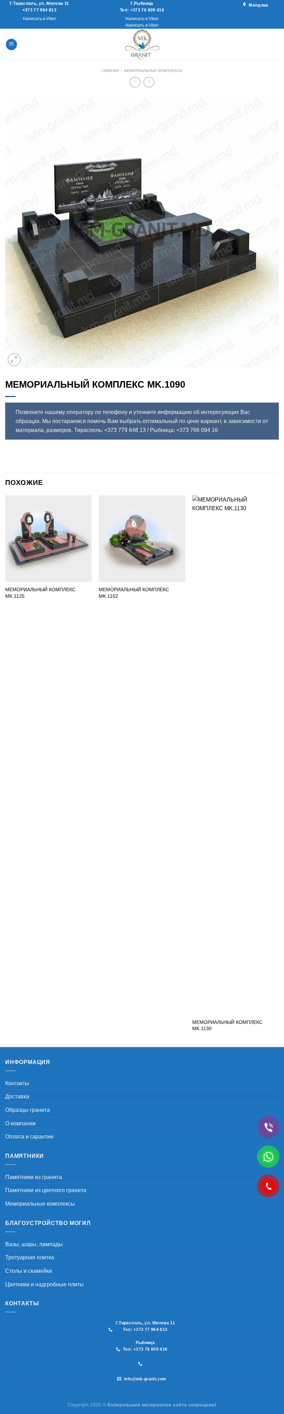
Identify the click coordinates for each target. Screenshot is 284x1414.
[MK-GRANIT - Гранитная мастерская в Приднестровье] (142, 44)
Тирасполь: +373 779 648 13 (110, 430)
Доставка (17, 1096)
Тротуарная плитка (29, 1257)
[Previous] (5, 770)
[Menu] (11, 44)
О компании (20, 1123)
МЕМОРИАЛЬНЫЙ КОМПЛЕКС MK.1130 (227, 1025)
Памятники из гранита (33, 1177)
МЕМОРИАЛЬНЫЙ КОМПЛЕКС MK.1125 (40, 593)
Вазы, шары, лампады (34, 1244)
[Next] (278, 770)
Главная (110, 71)
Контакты (17, 1083)
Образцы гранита (27, 1110)
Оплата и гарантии (29, 1137)
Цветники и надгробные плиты (44, 1284)
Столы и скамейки (28, 1271)
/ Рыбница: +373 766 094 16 (182, 430)
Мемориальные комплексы (153, 71)
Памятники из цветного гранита (45, 1190)
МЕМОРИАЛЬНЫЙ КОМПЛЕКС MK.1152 (134, 593)
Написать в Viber (39, 18)
